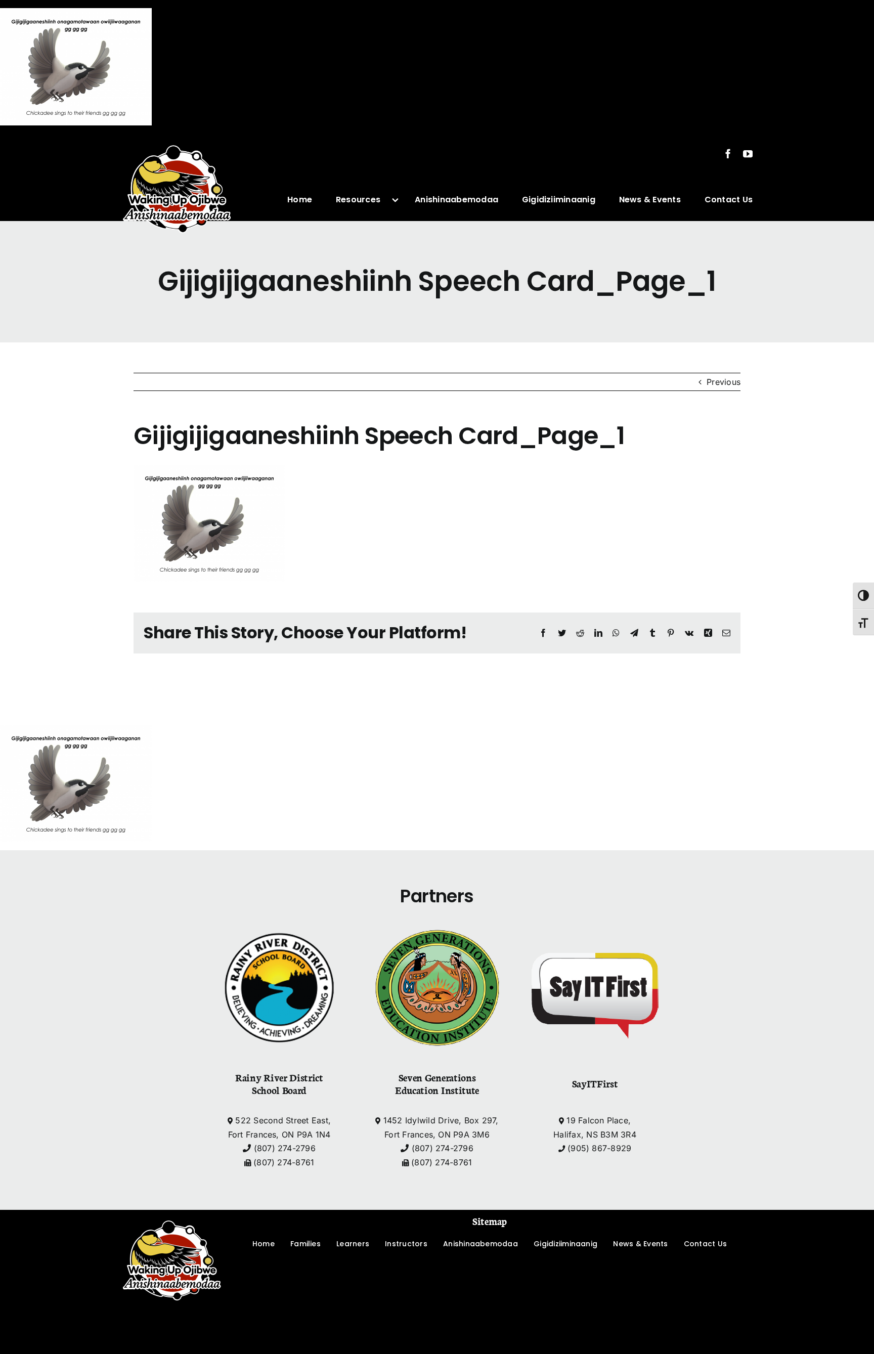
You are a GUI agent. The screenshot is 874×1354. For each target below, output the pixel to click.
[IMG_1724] (177, 138)
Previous (723, 382)
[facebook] (728, 153)
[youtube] (748, 153)
